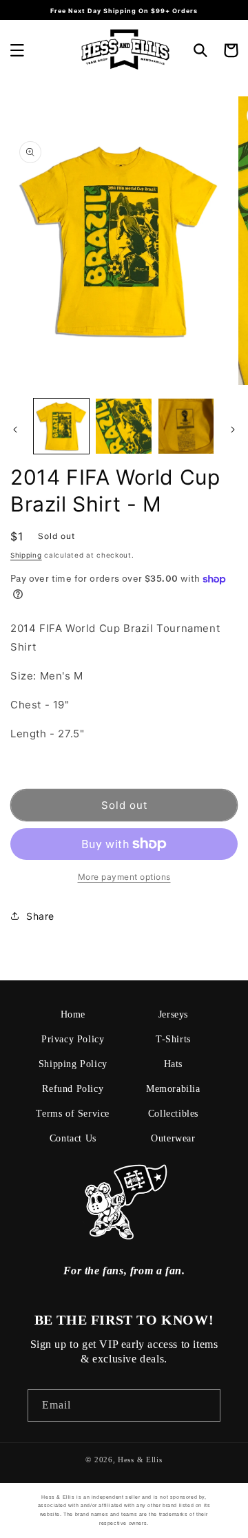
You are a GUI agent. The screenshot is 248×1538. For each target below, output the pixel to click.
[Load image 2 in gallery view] (123, 426)
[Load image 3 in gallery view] (186, 426)
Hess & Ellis (140, 1459)
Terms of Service (73, 1113)
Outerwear (173, 1138)
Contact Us (73, 1138)
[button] (17, 50)
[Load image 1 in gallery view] (61, 426)
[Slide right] (233, 429)
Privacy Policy (72, 1039)
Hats (173, 1064)
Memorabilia (173, 1089)
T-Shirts (173, 1039)
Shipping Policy (73, 1064)
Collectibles (173, 1113)
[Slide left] (15, 429)
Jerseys (173, 1014)
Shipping (26, 555)
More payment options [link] (124, 877)
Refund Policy (72, 1089)
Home (73, 1014)
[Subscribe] (204, 1405)
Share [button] (40, 916)
